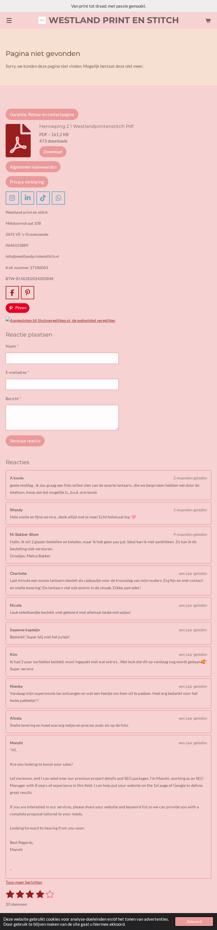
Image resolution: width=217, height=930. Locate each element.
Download (53, 151)
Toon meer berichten (24, 882)
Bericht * (13, 398)
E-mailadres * (17, 372)
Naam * (12, 346)
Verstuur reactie (25, 440)
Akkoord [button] (194, 921)
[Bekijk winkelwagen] (208, 20)
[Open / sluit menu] (9, 20)
